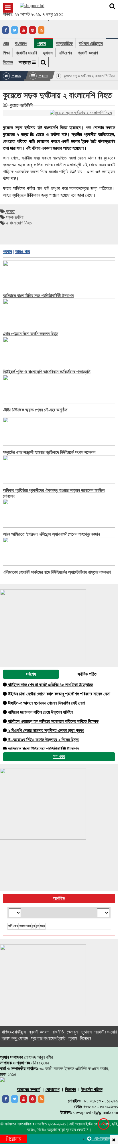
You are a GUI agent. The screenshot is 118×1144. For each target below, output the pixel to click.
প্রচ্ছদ (16, 76)
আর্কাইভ (59, 898)
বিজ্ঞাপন (70, 1089)
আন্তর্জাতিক (64, 43)
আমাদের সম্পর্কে (28, 1089)
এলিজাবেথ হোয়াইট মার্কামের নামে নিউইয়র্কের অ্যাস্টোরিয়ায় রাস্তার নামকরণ (57, 572)
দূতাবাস (48, 52)
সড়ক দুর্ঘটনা (14, 217)
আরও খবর (22, 251)
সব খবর (59, 756)
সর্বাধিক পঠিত (87, 674)
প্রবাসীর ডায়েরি (26, 52)
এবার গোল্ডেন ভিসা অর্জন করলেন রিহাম (30, 333)
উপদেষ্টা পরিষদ (92, 1089)
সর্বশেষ (31, 674)
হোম (6, 43)
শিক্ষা (6, 52)
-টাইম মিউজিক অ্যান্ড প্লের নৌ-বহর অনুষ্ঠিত (35, 409)
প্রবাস (41, 43)
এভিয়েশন (65, 52)
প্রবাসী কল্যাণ (88, 52)
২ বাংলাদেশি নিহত (18, 222)
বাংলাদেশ (21, 43)
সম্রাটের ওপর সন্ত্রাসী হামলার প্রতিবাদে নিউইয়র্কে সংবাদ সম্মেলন (49, 452)
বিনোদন (8, 62)
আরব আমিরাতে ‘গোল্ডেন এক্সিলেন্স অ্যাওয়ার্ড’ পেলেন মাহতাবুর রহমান (51, 534)
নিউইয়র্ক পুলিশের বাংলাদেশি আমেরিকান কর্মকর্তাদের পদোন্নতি (47, 371)
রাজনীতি (58, 1031)
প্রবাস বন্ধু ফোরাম (14, 1038)
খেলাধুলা (72, 1031)
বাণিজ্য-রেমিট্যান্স (91, 43)
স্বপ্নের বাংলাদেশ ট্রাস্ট (48, 1038)
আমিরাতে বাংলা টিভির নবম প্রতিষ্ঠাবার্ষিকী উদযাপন (38, 295)
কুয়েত (10, 211)
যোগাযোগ (53, 1089)
